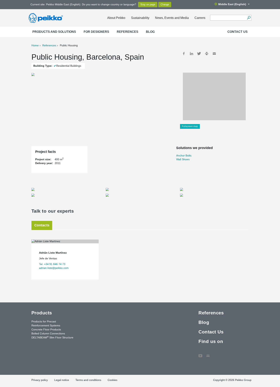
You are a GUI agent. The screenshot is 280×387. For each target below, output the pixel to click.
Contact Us (237, 31)
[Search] (248, 17)
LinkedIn (191, 53)
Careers (199, 17)
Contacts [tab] (41, 225)
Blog (150, 31)
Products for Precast (43, 321)
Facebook (184, 53)
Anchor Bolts (183, 155)
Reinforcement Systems (45, 325)
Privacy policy (39, 379)
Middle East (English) (232, 4)
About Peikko (116, 17)
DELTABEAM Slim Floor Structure (52, 337)
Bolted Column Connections (48, 333)
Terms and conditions (88, 379)
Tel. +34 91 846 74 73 (52, 264)
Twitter (199, 53)
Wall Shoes (183, 159)
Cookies (112, 379)
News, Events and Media (172, 17)
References (127, 31)
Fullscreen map (190, 126)
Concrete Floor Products (46, 329)
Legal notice (61, 379)
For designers (96, 31)
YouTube (200, 354)
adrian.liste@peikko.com (54, 267)
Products (41, 312)
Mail (214, 53)
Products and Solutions (54, 31)
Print (207, 53)
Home (35, 45)
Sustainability (140, 17)
